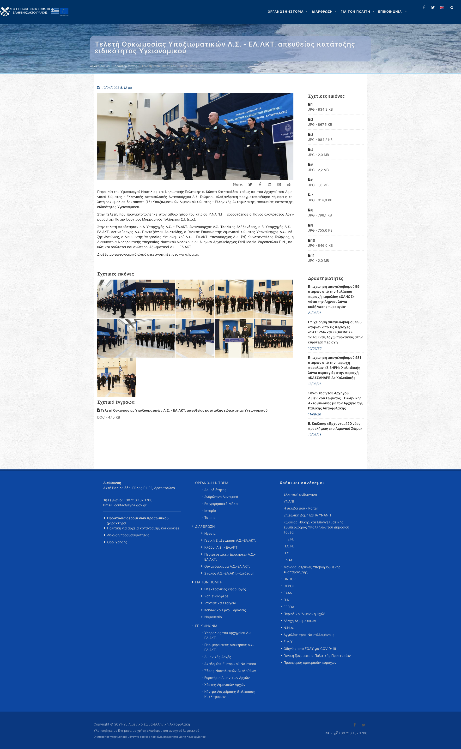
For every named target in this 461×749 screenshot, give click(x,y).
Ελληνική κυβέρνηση (300, 494)
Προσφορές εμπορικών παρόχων (310, 662)
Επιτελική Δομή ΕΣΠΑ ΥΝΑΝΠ (307, 515)
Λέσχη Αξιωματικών (300, 621)
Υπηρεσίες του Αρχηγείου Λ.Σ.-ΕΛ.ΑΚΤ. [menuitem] (229, 635)
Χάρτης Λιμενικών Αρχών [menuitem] (224, 685)
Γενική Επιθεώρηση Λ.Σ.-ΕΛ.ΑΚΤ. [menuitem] (230, 540)
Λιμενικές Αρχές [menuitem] (217, 657)
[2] (156, 299)
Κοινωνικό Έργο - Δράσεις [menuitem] (225, 610)
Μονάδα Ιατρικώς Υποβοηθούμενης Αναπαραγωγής (312, 569)
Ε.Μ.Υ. (288, 642)
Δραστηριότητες (126, 66)
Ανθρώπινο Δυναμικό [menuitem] (221, 497)
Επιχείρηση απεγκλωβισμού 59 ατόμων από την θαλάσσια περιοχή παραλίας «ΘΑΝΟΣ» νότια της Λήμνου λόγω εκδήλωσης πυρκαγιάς (333, 296)
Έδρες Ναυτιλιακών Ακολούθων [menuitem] (230, 671)
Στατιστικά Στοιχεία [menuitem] (220, 603)
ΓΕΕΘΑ (289, 607)
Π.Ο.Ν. (289, 546)
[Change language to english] (442, 7)
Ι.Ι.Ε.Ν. (289, 539)
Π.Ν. (287, 600)
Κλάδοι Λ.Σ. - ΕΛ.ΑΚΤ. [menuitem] (221, 547)
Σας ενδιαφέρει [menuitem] (217, 596)
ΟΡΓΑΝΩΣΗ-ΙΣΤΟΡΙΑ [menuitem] (211, 483)
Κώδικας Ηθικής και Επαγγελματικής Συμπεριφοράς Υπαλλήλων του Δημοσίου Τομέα (316, 527)
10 (312, 240)
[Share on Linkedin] (269, 184)
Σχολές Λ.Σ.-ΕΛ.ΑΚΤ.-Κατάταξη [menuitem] (229, 573)
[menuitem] (393, 11)
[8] (195, 338)
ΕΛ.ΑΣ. (289, 560)
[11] (116, 377)
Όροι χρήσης (117, 542)
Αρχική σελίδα (100, 66)
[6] (116, 338)
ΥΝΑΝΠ (290, 501)
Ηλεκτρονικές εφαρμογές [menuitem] (225, 589)
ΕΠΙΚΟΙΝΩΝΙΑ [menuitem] (206, 626)
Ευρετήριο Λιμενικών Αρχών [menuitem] (227, 678)
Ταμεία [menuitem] (210, 517)
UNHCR (290, 579)
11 (312, 255)
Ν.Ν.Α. (289, 628)
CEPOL (289, 586)
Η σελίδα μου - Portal (300, 508)
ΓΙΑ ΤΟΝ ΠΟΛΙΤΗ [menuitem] (208, 582)
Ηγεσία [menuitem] (210, 533)
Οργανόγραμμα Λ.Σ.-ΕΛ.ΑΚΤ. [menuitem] (227, 566)
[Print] (289, 184)
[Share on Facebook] (260, 184)
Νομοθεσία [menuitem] (213, 617)
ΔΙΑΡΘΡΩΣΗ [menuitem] (205, 526)
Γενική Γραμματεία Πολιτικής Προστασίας (317, 655)
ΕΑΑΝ (288, 593)
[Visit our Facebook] (354, 725)
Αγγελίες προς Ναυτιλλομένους (309, 635)
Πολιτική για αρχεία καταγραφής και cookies (143, 528)
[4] (234, 299)
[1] (116, 299)
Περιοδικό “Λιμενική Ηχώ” (304, 614)
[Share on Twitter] (250, 184)
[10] (273, 338)
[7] (156, 338)
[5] (273, 299)
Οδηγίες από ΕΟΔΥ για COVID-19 (310, 649)
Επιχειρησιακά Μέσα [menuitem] (221, 504)
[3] (195, 299)
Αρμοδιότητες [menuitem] (215, 490)
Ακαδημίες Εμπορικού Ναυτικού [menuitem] (230, 664)
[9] (234, 338)
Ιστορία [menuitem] (210, 511)
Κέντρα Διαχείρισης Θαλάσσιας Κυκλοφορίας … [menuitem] (229, 694)
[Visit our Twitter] (363, 725)
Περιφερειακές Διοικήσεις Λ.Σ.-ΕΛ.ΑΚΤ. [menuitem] (229, 556)
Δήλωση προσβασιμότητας (128, 535)
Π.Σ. (287, 553)
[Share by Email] (279, 184)
